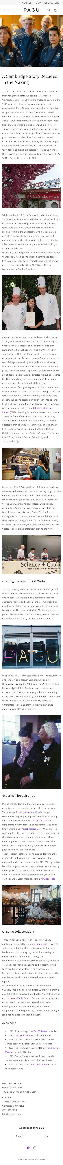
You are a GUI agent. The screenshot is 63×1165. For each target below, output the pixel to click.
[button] (6, 10)
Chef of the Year (44, 1064)
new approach (48, 878)
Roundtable (42, 943)
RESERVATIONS (51, 2)
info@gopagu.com (11, 1114)
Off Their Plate (39, 820)
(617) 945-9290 (9, 1109)
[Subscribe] (46, 1136)
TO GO (37, 2)
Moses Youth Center (21, 998)
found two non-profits (27, 812)
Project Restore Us (30, 828)
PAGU (26, 1159)
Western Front (49, 683)
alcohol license (14, 683)
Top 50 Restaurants (43, 1031)
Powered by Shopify (37, 1159)
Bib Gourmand (23, 1035)
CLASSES (26, 2)
